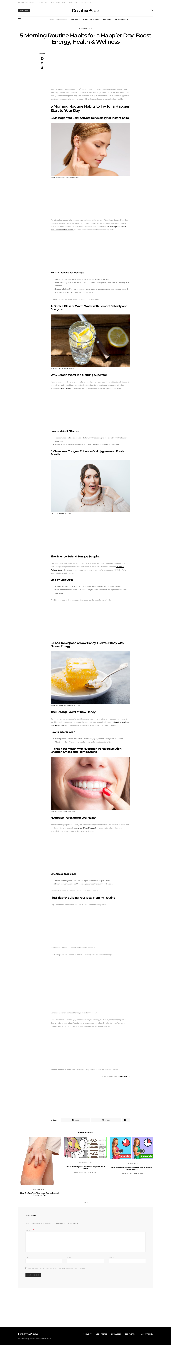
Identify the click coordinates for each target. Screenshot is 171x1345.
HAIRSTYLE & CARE (58, 2)
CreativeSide (85, 10)
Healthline (65, 388)
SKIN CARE (43, 2)
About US (87, 1334)
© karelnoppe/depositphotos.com (63, 811)
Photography (86, 2)
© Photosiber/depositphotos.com (62, 368)
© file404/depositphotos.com (61, 514)
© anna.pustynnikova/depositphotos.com (65, 705)
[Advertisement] (90, 67)
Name (27, 1257)
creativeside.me (34, 1199)
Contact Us (130, 1334)
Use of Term (101, 1334)
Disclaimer (116, 1334)
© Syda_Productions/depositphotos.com (65, 177)
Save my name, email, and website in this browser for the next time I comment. (56, 1268)
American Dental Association (87, 828)
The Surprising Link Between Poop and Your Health (85, 1168)
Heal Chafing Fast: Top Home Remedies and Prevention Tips (39, 1194)
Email (69, 1257)
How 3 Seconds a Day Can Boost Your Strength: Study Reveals (131, 1168)
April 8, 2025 (46, 1199)
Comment (29, 1230)
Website (111, 1258)
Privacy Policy (146, 1334)
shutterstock (124, 1076)
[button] (84, 1202)
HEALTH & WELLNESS (26, 2)
